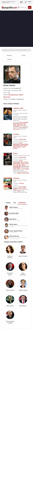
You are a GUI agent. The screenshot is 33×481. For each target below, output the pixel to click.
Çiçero (15, 153)
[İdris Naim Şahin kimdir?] (10, 267)
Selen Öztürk (17, 169)
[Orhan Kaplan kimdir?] (10, 284)
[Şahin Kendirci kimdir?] (23, 250)
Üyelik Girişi (21, 2)
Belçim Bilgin (24, 144)
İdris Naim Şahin (10, 274)
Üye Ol (26, 2)
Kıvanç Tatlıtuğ (23, 122)
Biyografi (9, 55)
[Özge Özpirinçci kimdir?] (23, 267)
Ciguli (19, 191)
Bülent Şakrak (17, 147)
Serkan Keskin (17, 188)
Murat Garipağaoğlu (19, 165)
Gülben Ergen (23, 290)
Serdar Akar (22, 139)
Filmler (23, 55)
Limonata (16, 178)
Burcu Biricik (24, 162)
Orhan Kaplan (10, 290)
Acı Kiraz (16, 134)
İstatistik (9, 59)
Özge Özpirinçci (17, 123)
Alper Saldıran (23, 127)
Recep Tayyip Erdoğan (10, 322)
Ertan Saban (23, 145)
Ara (30, 7)
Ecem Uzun (16, 129)
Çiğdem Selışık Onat (23, 173)
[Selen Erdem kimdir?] (10, 299)
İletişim (29, 1)
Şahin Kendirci (23, 256)
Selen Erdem (10, 306)
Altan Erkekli (16, 167)
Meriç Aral (20, 125)
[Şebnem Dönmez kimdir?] (10, 250)
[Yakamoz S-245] (7, 114)
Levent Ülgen (25, 169)
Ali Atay (21, 183)
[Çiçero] (7, 159)
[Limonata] (7, 184)
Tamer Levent (25, 163)
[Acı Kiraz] (7, 140)
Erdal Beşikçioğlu (17, 143)
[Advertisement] (16, 28)
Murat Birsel (23, 306)
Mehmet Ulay (25, 166)
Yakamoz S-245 (18, 108)
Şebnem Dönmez (10, 256)
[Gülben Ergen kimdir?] (23, 284)
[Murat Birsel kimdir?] (23, 299)
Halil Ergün (16, 145)
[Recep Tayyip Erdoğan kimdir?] (10, 315)
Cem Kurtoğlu (17, 165)
